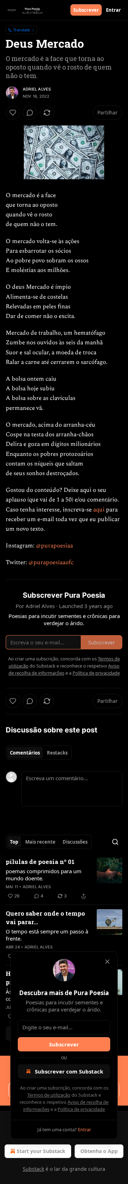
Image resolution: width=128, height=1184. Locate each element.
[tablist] (39, 753)
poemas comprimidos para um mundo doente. (43, 875)
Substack (33, 1168)
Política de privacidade (81, 1109)
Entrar (113, 10)
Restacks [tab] (57, 753)
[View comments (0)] (30, 112)
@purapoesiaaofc (51, 562)
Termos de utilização (48, 1095)
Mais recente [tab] (40, 842)
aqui (99, 509)
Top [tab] (14, 842)
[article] (64, 879)
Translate (21, 29)
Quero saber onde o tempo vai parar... (45, 917)
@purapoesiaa (54, 545)
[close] (107, 961)
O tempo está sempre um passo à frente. (47, 935)
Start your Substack (41, 1151)
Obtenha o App (99, 1151)
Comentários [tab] (25, 753)
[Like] (13, 112)
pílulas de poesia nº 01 (40, 862)
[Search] (115, 842)
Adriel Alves (37, 89)
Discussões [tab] (75, 842)
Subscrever (86, 10)
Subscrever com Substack (69, 1071)
